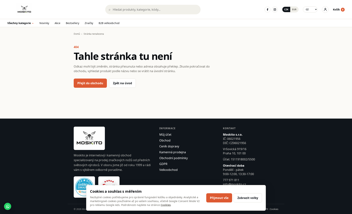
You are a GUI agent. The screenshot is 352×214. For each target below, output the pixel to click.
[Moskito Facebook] (267, 9)
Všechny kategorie (20, 23)
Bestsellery (72, 23)
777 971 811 (231, 180)
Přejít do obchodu (90, 83)
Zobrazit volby (247, 198)
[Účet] (325, 9)
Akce (57, 23)
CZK (286, 9)
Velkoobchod (168, 170)
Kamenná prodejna (172, 152)
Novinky (44, 23)
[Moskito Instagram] (275, 9)
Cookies (274, 209)
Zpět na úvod (122, 83)
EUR (294, 9)
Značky (89, 23)
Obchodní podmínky (173, 158)
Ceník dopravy (169, 146)
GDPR (163, 164)
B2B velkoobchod (109, 23)
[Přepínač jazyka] (310, 9)
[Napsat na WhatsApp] (7, 206)
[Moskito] (53, 9)
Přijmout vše (219, 198)
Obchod (164, 140)
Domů (77, 33)
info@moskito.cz (234, 184)
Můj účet (165, 135)
